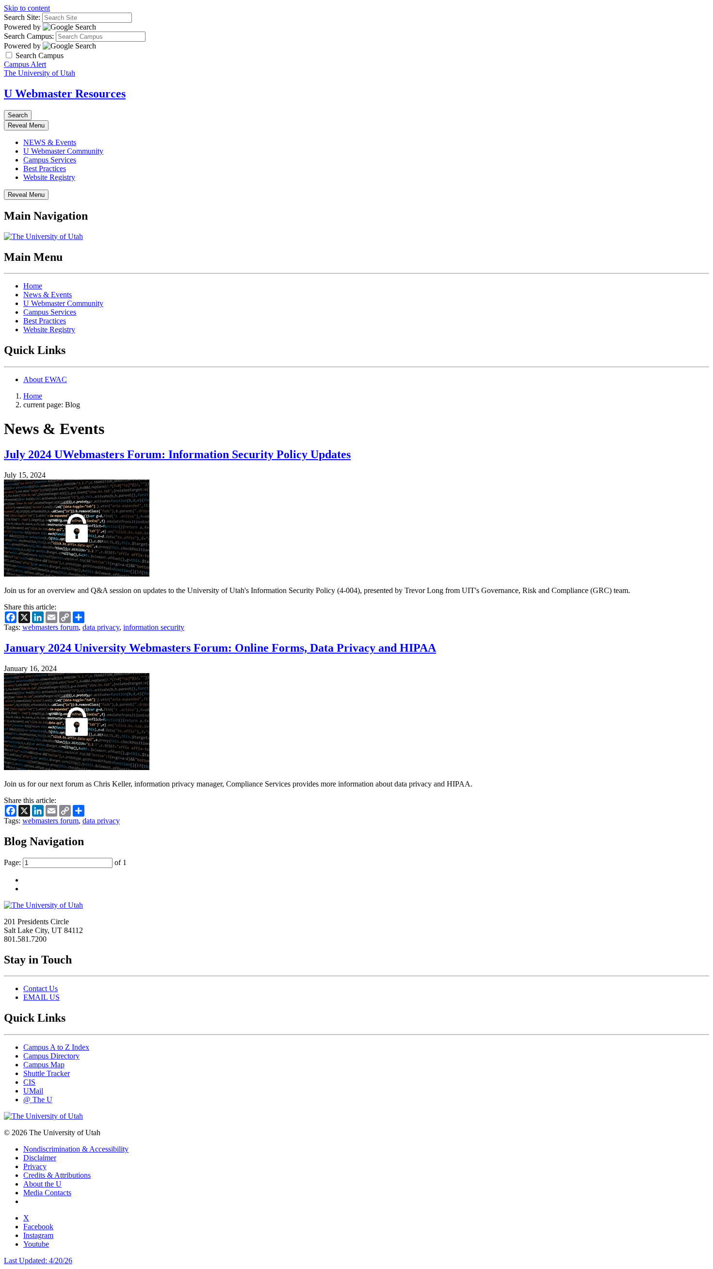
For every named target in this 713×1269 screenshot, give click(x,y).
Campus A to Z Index (56, 1047)
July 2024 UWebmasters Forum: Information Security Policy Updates (177, 454)
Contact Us (40, 988)
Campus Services (49, 160)
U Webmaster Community (63, 151)
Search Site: (22, 17)
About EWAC (45, 379)
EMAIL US (41, 997)
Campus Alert (25, 64)
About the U (42, 1184)
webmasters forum (50, 627)
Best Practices (44, 168)
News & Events (47, 294)
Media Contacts (47, 1193)
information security (153, 627)
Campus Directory (51, 1056)
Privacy (35, 1166)
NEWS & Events (49, 142)
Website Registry (49, 177)
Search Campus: (29, 36)
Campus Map (44, 1064)
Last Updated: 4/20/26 (38, 1260)
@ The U (37, 1099)
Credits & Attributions (57, 1175)
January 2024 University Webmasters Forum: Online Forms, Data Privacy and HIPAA (220, 648)
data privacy (100, 627)
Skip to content (27, 8)
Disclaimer (39, 1158)
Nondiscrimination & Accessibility (76, 1149)
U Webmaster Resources (65, 93)
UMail (33, 1091)
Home (32, 286)
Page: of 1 (65, 862)
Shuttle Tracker (46, 1073)
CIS (29, 1082)
